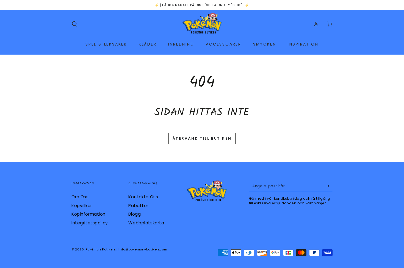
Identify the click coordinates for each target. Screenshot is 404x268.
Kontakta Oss (143, 197)
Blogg (134, 214)
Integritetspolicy (89, 223)
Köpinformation (88, 214)
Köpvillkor (81, 205)
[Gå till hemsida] (202, 24)
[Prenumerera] (329, 186)
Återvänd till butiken (202, 138)
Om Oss (79, 197)
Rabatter (138, 205)
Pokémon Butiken (100, 249)
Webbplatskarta (146, 223)
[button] (74, 24)
